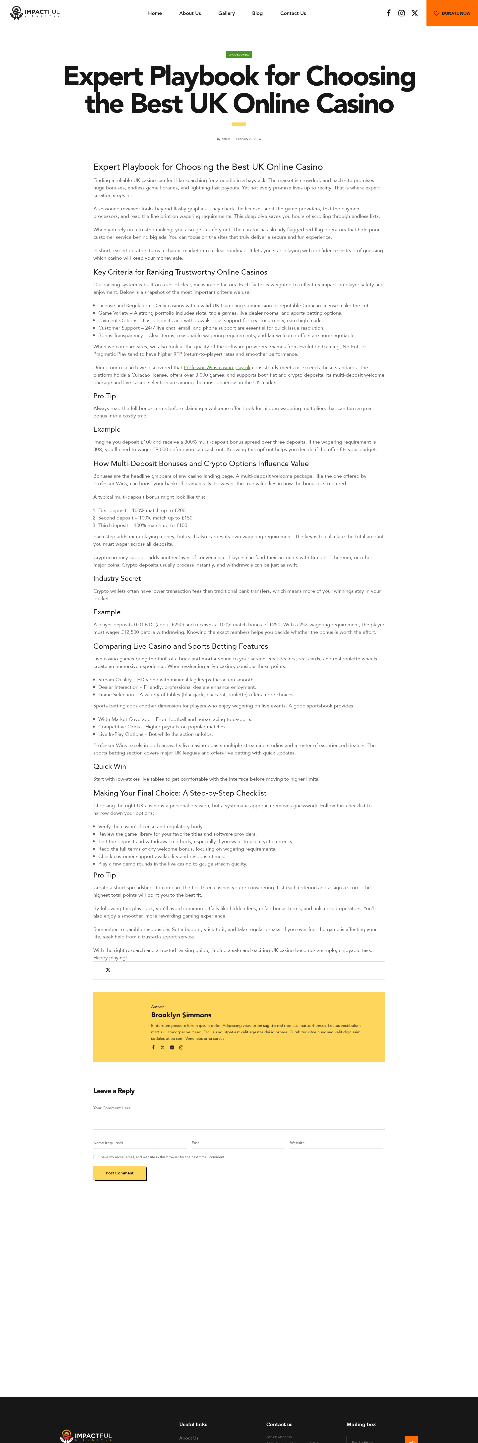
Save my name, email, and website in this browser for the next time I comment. (163, 1157)
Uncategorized (239, 55)
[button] (452, 13)
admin (226, 138)
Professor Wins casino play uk (217, 367)
